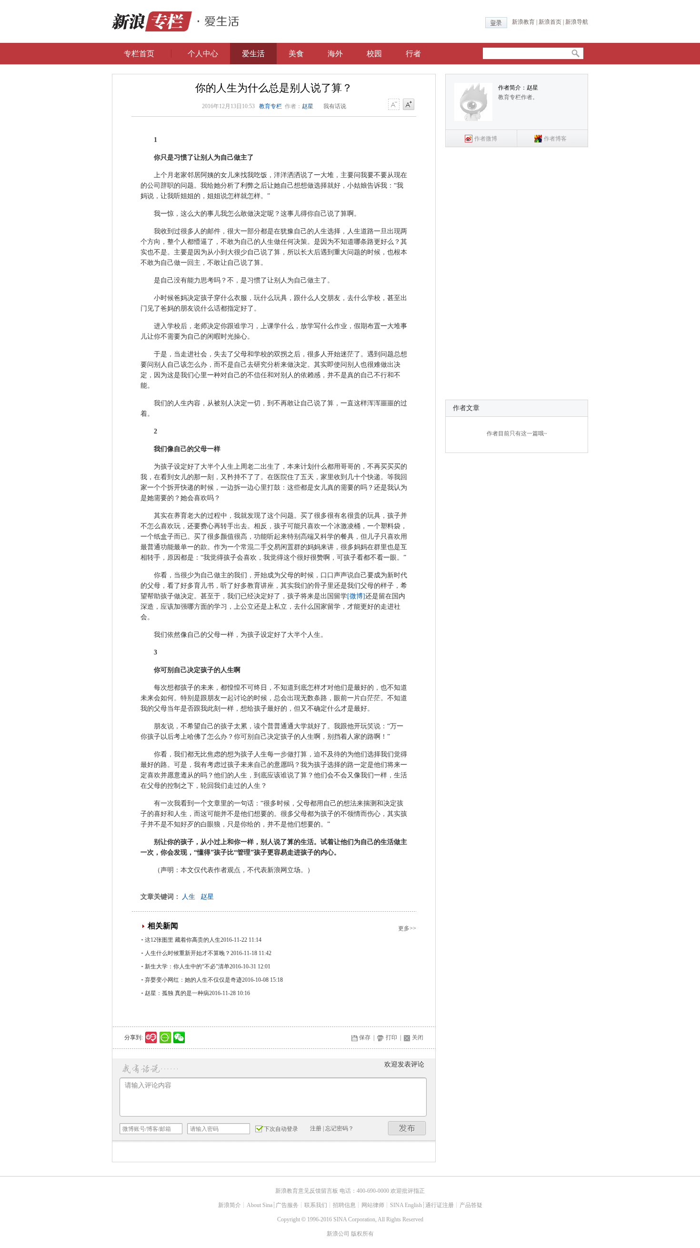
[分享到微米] (151, 1037)
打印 (391, 1037)
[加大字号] (408, 105)
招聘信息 (344, 1205)
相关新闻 (163, 926)
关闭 (417, 1037)
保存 (364, 1037)
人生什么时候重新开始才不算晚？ (187, 953)
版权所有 (362, 1233)
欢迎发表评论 (404, 1064)
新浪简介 (229, 1205)
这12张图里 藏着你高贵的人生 (182, 939)
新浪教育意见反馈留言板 (306, 1191)
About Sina (259, 1205)
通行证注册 (439, 1205)
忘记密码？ (339, 1128)
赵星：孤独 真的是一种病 (177, 993)
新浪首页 (550, 22)
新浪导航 (576, 22)
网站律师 (372, 1205)
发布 (407, 1128)
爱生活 (253, 54)
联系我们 (315, 1205)
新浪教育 (523, 22)
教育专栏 (270, 106)
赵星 (307, 106)
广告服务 (287, 1205)
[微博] (356, 596)
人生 (188, 896)
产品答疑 (471, 1205)
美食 (296, 54)
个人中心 (203, 54)
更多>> (407, 928)
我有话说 (334, 106)
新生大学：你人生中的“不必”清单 (187, 966)
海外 (335, 54)
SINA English (406, 1205)
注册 (315, 1128)
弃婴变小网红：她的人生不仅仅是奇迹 (193, 979)
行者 (413, 54)
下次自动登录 (281, 1129)
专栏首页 (139, 54)
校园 (374, 54)
